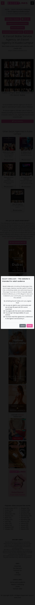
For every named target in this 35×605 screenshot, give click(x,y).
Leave (23, 326)
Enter (30, 326)
